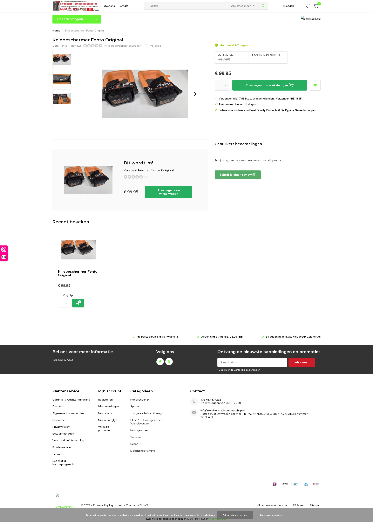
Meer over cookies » (271, 515)
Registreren (105, 399)
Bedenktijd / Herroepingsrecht (63, 462)
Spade (134, 406)
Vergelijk (68, 295)
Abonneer (302, 362)
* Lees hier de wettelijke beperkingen (238, 369)
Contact (123, 5)
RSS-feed (299, 505)
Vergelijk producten (104, 428)
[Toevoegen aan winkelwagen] (78, 303)
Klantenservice (61, 447)
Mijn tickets (105, 413)
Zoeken (263, 6)
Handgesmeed (139, 430)
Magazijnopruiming (142, 450)
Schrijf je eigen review (236, 174)
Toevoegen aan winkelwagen (169, 192)
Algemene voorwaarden (68, 413)
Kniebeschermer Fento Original (78, 273)
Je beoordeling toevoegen (124, 45)
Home (56, 30)
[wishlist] (308, 6)
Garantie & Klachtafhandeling (71, 399)
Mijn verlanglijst (107, 420)
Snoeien (135, 437)
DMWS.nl (145, 505)
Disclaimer (59, 420)
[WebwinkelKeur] (65, 505)
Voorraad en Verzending (68, 440)
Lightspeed (116, 505)
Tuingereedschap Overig (146, 413)
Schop (134, 444)
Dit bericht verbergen (235, 515)
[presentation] (195, 94)
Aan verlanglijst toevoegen (315, 85)
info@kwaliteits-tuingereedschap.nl (222, 410)
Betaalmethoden (63, 433)
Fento (63, 45)
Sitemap (57, 454)
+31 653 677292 (210, 399)
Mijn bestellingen (108, 406)
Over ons (109, 5)
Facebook (160, 361)
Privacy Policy (61, 427)
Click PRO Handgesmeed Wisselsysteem (146, 421)
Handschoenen (140, 399)
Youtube (169, 361)
